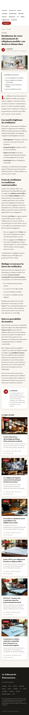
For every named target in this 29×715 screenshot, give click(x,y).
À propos (14, 19)
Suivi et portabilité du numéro (13, 89)
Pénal (23, 16)
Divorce (4, 13)
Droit (19, 10)
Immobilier (5, 19)
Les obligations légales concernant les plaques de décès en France (12, 480)
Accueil (4, 10)
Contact (6, 23)
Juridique (12, 16)
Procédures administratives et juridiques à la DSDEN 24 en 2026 (14, 521)
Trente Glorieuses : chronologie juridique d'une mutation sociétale (12, 439)
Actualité (12, 10)
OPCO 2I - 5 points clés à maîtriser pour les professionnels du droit (12, 600)
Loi (18, 16)
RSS (14, 694)
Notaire (21, 13)
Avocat (4, 16)
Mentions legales (6, 694)
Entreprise (13, 13)
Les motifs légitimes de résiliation (14, 78)
